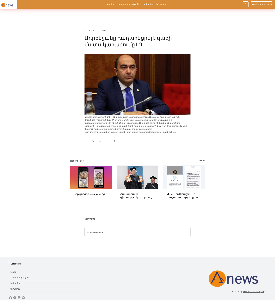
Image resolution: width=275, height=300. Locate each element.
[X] (14, 297)
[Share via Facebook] (86, 141)
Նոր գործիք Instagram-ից (89, 194)
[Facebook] (10, 297)
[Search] (246, 4)
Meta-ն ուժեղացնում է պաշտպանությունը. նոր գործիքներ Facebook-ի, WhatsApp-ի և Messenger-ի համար (183, 195)
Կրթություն (14, 289)
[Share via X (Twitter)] (93, 141)
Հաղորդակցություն (19, 277)
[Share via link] (107, 141)
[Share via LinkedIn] (100, 141)
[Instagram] (19, 297)
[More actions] (188, 30)
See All (202, 160)
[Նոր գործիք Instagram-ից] (91, 177)
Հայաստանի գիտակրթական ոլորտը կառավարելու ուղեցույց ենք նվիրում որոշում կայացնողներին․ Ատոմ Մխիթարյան (137, 195)
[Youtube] (23, 297)
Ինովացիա (14, 283)
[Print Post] (114, 141)
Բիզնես (12, 272)
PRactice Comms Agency (254, 291)
